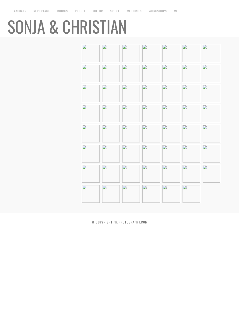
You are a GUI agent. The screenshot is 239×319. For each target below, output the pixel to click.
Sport (115, 10)
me (176, 10)
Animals (20, 10)
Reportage (41, 10)
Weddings (134, 10)
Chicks (62, 10)
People (80, 10)
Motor (98, 10)
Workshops (158, 10)
